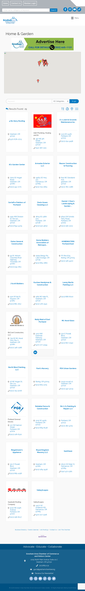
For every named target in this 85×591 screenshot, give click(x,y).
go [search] (75, 101)
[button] (47, 64)
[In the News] (35, 354)
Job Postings (44, 530)
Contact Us (53, 530)
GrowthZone (72, 588)
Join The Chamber (64, 530)
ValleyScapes (38, 502)
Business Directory (21, 530)
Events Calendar (33, 530)
